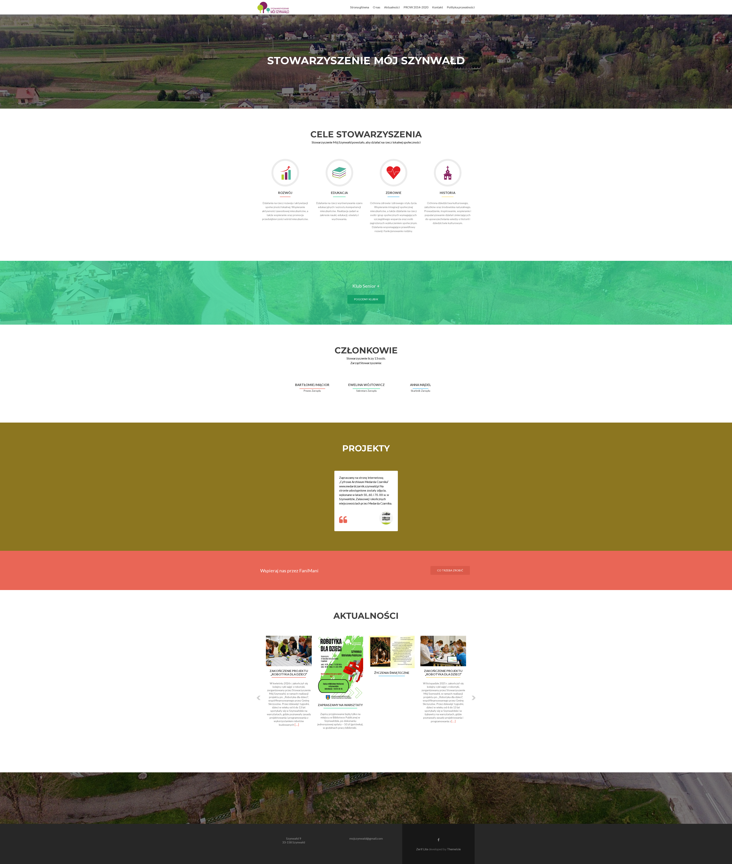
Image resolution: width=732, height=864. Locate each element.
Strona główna (359, 7)
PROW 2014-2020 (416, 7)
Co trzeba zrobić (450, 570)
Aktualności (392, 7)
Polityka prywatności (461, 7)
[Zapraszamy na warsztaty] (340, 668)
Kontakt (437, 7)
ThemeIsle (454, 849)
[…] (297, 724)
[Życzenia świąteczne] (392, 652)
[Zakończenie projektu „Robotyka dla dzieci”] (289, 651)
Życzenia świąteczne (391, 672)
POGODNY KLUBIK (366, 299)
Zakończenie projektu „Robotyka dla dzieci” (289, 672)
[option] (366, 695)
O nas (376, 7)
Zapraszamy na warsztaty (340, 705)
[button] (258, 698)
